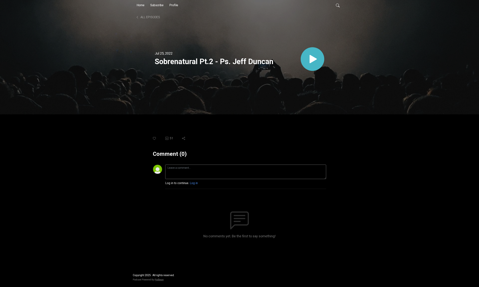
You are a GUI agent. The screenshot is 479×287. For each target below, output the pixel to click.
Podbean (159, 279)
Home (140, 5)
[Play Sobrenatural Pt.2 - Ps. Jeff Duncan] (312, 59)
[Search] (337, 5)
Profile (173, 5)
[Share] (184, 138)
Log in (194, 183)
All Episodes (150, 17)
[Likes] (154, 138)
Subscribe (157, 5)
